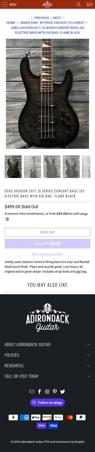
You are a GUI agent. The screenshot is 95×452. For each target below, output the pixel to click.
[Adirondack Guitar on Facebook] (39, 392)
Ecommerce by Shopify (69, 441)
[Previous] (7, 94)
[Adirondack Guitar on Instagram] (47, 392)
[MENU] (2, 4)
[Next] (87, 94)
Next (57, 18)
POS (46, 441)
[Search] (78, 4)
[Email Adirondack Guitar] (32, 392)
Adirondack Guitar (32, 441)
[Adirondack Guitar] (47, 4)
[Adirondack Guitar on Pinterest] (55, 392)
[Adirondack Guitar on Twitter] (62, 392)
